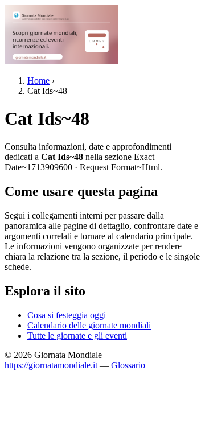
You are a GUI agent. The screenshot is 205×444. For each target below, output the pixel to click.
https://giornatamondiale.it (51, 365)
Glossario (128, 365)
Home (38, 80)
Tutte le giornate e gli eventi (77, 335)
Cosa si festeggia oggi (66, 315)
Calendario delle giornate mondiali (89, 325)
